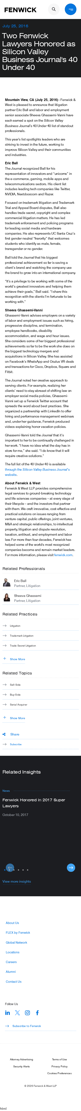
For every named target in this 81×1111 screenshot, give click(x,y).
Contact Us (13, 982)
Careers (11, 962)
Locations (12, 952)
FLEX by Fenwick (18, 933)
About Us (12, 923)
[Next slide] (71, 868)
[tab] (4, 870)
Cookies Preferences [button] (59, 1073)
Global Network (16, 942)
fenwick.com (63, 555)
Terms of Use (59, 1059)
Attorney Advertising (21, 1059)
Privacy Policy (60, 1066)
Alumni (11, 972)
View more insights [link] (16, 881)
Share (14, 734)
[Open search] (54, 9)
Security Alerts (21, 1066)
